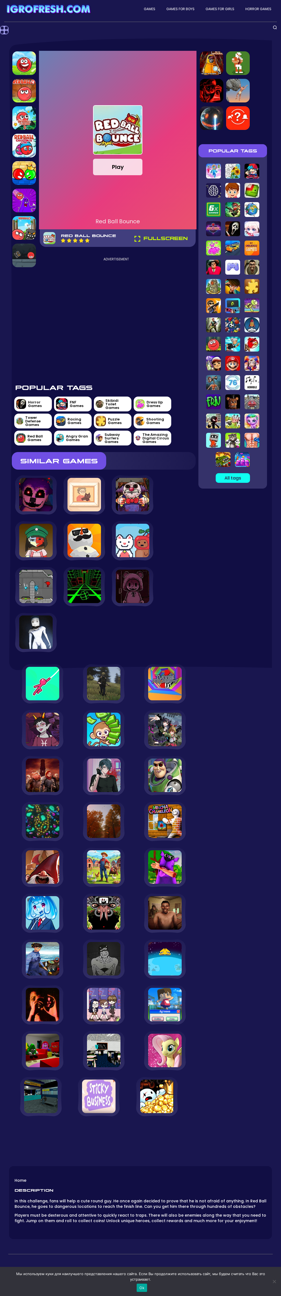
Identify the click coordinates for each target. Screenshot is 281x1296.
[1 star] (63, 240)
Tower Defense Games (33, 421)
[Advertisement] (116, 316)
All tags (232, 478)
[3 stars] (75, 240)
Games (149, 9)
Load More (104, 1131)
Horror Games (258, 9)
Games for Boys (180, 9)
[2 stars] (69, 240)
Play (118, 167)
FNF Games (76, 404)
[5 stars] (87, 240)
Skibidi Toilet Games (112, 404)
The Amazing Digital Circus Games (155, 438)
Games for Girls (220, 9)
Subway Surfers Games (112, 438)
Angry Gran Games (77, 438)
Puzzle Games (115, 421)
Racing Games (74, 421)
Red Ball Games (35, 438)
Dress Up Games (155, 404)
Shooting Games (155, 421)
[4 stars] (81, 240)
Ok (141, 1288)
